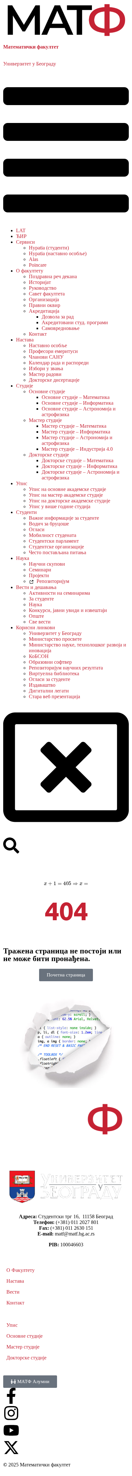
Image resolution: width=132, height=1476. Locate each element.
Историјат (40, 282)
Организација (44, 299)
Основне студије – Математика (76, 397)
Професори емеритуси (53, 351)
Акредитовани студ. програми (75, 322)
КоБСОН (39, 656)
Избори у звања (46, 368)
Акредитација (44, 311)
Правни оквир (44, 305)
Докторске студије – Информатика (79, 466)
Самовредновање (60, 328)
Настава (25, 339)
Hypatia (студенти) (49, 247)
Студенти (26, 512)
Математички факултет (31, 47)
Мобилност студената (52, 535)
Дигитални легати (49, 690)
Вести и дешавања (36, 587)
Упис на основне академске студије (67, 489)
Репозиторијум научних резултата (66, 667)
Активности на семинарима (59, 593)
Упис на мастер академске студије (66, 495)
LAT (21, 230)
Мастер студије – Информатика (76, 431)
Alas (33, 259)
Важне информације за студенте (64, 518)
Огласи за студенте (49, 679)
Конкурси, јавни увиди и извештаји (68, 610)
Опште (36, 616)
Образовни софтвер (50, 662)
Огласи (37, 529)
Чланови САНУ (46, 357)
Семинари (40, 569)
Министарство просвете (55, 639)
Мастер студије (45, 420)
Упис (21, 483)
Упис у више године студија (59, 506)
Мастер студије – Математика (74, 426)
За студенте (41, 598)
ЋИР (21, 236)
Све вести (40, 621)
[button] (66, 150)
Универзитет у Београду (29, 63)
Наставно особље (48, 345)
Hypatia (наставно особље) (58, 253)
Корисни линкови (35, 627)
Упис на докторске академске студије (69, 500)
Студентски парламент (54, 541)
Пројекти (39, 575)
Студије (24, 385)
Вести (13, 1292)
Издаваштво (42, 685)
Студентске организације (56, 546)
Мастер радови (45, 374)
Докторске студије (49, 454)
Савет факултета (47, 293)
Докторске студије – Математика (77, 460)
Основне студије (47, 391)
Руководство (42, 288)
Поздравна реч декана (53, 276)
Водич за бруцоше (49, 523)
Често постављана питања (57, 552)
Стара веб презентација (54, 696)
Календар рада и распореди (59, 362)
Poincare (37, 265)
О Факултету (20, 1270)
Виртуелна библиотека (54, 673)
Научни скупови (47, 564)
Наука (22, 558)
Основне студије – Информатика (77, 403)
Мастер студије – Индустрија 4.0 (77, 449)
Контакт (38, 334)
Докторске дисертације (54, 380)
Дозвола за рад (58, 316)
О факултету (29, 270)
